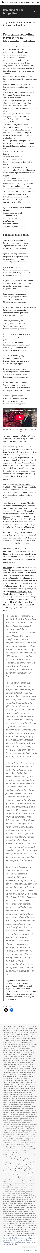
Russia (34, 1026)
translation (22, 1225)
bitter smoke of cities (25, 1054)
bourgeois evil (25, 1060)
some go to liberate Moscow (17, 1189)
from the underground (14, 1090)
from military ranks (13, 1088)
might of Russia (13, 1139)
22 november (24, 1028)
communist (31, 1064)
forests (26, 1086)
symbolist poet (18, 1207)
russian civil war (8, 1177)
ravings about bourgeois (21, 1167)
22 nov (17, 1028)
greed (10, 1097)
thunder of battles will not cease (18, 1217)
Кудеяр (27, 511)
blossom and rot (8, 1056)
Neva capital (21, 1141)
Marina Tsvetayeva (19, 591)
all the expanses (22, 1042)
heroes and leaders (9, 1101)
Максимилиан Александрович (13, 1076)
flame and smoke (8, 1086)
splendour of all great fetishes (12, 1201)
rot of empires (18, 1175)
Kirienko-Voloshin (29, 1129)
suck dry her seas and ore (17, 1203)
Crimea (18, 1066)
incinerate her (13, 1123)
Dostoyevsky (15, 1072)
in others (12, 1113)
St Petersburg (26, 1201)
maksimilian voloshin (19, 1135)
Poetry (29, 1026)
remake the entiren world (17, 1171)
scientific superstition (24, 1183)
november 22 (24, 1145)
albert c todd (23, 1036)
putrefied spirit (14, 1163)
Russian (5, 1028)
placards (32, 1155)
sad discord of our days (21, 1181)
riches (26, 1173)
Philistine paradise (27, 1153)
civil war (25, 1064)
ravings (11, 1167)
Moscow (10, 1141)
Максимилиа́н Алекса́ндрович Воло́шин (18, 1077)
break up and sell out (9, 1062)
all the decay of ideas (9, 1042)
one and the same (22, 1149)
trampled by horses (13, 1225)
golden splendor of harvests (17, 1092)
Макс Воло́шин (27, 1074)
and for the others (19, 1050)
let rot (34, 1131)
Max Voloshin (31, 1135)
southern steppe (17, 1195)
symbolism (12, 1205)
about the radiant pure (25, 1030)
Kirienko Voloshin (18, 1129)
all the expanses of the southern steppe (17, 1043)
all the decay (31, 1040)
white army (28, 1233)
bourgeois (17, 1060)
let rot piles (6, 1133)
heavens (23, 1097)
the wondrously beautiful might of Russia (19, 1213)
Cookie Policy (13, 1244)
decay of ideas (25, 1068)
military (21, 1139)
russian (30, 1175)
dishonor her (26, 1070)
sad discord (9, 1181)
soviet (24, 1195)
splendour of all (28, 1199)
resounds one (30, 1171)
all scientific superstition (16, 1038)
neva (14, 1141)
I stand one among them (15, 1105)
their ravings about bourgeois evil (18, 1215)
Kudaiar (11, 1131)
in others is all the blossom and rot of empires (20, 1114)
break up (33, 1060)
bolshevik (6, 1058)
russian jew (16, 1177)
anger (18, 1052)
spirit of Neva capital (9, 1197)
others (13, 1151)
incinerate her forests (24, 1123)
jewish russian (7, 1129)
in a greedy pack (18, 1107)
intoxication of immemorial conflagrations (16, 1125)
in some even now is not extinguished (21, 1117)
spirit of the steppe (22, 1197)
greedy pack (17, 1097)
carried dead (21, 1062)
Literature (24, 1026)
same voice (14, 1183)
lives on (26, 1133)
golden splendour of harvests (19, 1094)
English (11, 1082)
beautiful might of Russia (10, 1054)
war (32, 1229)
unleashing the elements (19, 1227)
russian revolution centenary (19, 1179)
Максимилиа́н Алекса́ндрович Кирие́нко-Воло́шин (16, 1079)
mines (5, 1141)
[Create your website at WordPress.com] (20, 2)
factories (16, 1084)
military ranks (28, 1139)
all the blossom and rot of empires (16, 1040)
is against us (18, 1127)
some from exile (22, 1187)
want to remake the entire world (20, 1229)
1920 (12, 1028)
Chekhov (19, 1064)
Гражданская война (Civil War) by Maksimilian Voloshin (19, 37)
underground (7, 1227)
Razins (32, 1169)
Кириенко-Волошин (14, 1074)
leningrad (29, 1131)
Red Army (6, 1171)
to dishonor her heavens (15, 1219)
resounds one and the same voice (13, 1173)
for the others (18, 1086)
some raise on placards (10, 1193)
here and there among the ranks (26, 1099)
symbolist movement (29, 1205)
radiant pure (12, 1165)
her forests (30, 1097)
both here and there (16, 1058)
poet (23, 1159)
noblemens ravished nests (18, 1143)
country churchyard (9, 1066)
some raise (31, 1191)
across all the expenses (24, 1034)
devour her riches (15, 1070)
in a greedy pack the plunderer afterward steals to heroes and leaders (19, 1108)
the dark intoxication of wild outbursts (19, 1208)
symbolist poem (8, 1207)
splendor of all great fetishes (14, 1199)
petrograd (18, 1153)
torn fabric (12, 1223)
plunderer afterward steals (11, 1157)
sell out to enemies (14, 1185)
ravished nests (20, 1169)
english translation (20, 1082)
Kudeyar (6, 516)
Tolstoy (25, 1221)
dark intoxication (26, 1066)
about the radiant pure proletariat (19, 1031)
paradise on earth (8, 1153)
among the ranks (8, 1050)
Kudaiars (17, 1131)
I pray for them (12, 1103)
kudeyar (22, 1131)
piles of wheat (25, 1155)
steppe (33, 1201)
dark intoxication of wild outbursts (19, 1067)
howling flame (20, 1101)
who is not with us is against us (19, 1235)
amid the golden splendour (24, 1048)
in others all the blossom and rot (25, 1113)
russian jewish (25, 1177)
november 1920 (15, 1145)
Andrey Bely (24, 594)
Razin (27, 1169)
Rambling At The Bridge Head (13, 11)
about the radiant (12, 1030)
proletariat (30, 1161)
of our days (12, 1149)
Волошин (23, 1072)
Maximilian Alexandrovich (11, 1137)
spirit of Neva (31, 1195)
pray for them (22, 1161)
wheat (10, 1231)
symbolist (19, 1205)
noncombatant (31, 1143)
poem (19, 1159)
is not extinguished (28, 1127)
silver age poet (11, 1187)
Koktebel (7, 567)
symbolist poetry (28, 1207)
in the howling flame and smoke (22, 1119)
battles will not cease (27, 1052)
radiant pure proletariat (23, 1165)
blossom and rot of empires (22, 1056)
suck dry (5, 1203)
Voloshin (25, 436)
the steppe (11, 1211)
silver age (24, 1185)
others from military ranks (23, 1151)
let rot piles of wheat (17, 1133)
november (6, 1145)
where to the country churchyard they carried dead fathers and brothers (19, 1232)
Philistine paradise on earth (11, 1155)
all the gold (27, 1044)
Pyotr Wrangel (9, 452)
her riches (12, 1099)
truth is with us (31, 1225)
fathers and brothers (26, 1084)
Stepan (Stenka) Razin (24, 484)
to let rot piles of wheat (15, 1221)
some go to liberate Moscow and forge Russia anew (18, 1190)
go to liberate (26, 1090)
